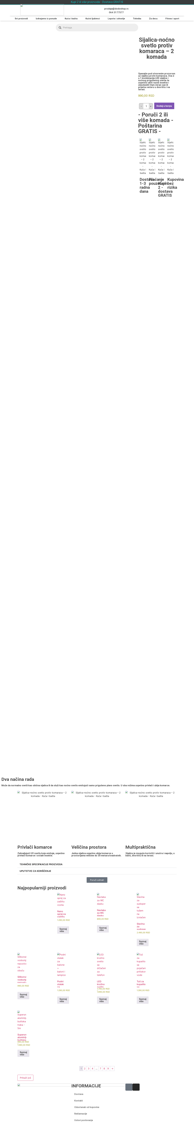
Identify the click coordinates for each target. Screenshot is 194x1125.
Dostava (78, 1094)
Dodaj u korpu (164, 105)
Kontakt (78, 1100)
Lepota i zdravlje (116, 18)
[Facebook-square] (129, 1087)
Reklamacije (80, 1113)
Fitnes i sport (172, 18)
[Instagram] (136, 1087)
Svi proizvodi (21, 18)
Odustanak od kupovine (86, 1107)
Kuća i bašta (71, 18)
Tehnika (137, 18)
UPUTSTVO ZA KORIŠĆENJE (35, 871)
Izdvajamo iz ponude (46, 18)
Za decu (153, 18)
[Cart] (165, 11)
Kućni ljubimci (92, 18)
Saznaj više (63, 930)
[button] (97, 864)
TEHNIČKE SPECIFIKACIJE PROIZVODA (41, 864)
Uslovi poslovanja (83, 1120)
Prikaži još (25, 1077)
